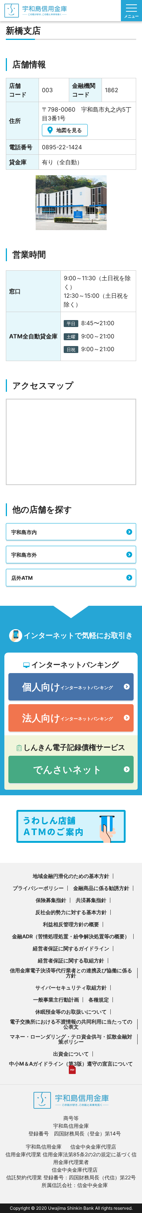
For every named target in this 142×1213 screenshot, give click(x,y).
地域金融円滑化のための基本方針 (71, 876)
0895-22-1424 (62, 147)
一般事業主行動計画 (56, 999)
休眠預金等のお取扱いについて (71, 1012)
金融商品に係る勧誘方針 (101, 888)
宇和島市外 (24, 555)
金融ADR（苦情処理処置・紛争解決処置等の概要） (71, 936)
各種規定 (98, 999)
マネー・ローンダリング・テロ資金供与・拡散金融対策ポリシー (71, 1039)
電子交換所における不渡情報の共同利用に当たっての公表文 (71, 1024)
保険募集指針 (51, 900)
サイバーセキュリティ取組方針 (71, 987)
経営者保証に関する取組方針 (71, 960)
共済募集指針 (91, 900)
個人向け (67, 686)
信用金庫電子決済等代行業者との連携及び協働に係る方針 (71, 973)
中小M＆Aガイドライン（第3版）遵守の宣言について (71, 1063)
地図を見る (69, 130)
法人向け (67, 718)
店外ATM (22, 578)
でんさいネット (67, 769)
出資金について (71, 1054)
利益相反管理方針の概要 (71, 924)
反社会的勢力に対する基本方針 (71, 912)
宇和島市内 (24, 532)
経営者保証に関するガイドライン (71, 948)
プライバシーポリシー (38, 888)
